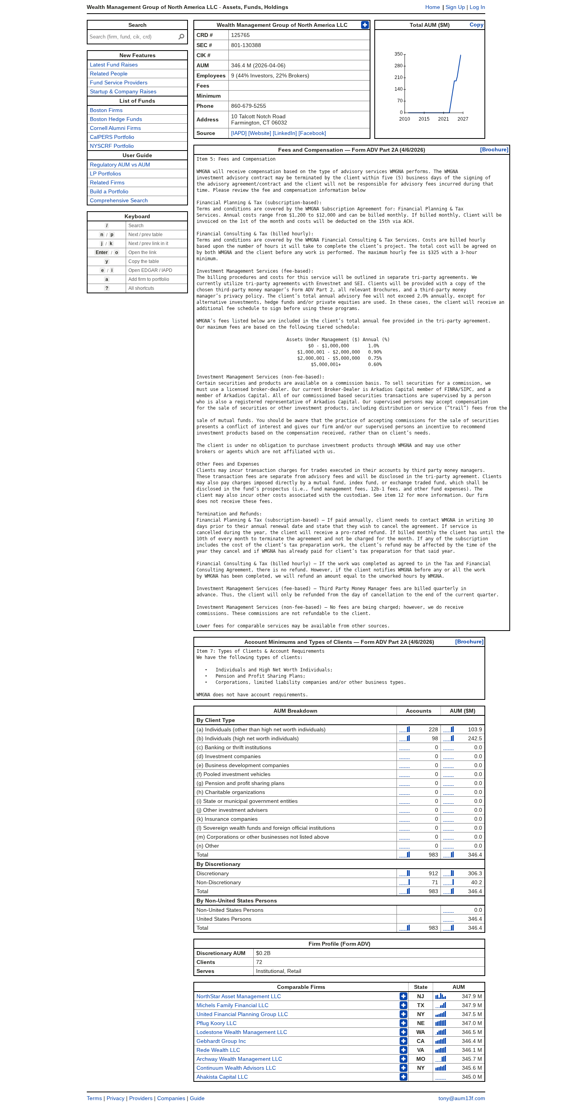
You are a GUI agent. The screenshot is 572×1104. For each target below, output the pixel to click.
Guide (197, 1098)
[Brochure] (494, 149)
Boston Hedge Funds (116, 119)
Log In (477, 7)
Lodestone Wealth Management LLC (242, 1032)
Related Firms (107, 182)
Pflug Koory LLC (217, 1023)
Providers (141, 1098)
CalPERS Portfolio (112, 137)
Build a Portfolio (109, 191)
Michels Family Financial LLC (232, 1005)
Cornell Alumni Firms (115, 128)
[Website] (259, 133)
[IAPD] (239, 133)
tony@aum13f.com (462, 1098)
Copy (477, 24)
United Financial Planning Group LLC (242, 1014)
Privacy (116, 1098)
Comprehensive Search (119, 200)
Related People (109, 73)
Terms (94, 1098)
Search (137, 25)
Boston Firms (106, 110)
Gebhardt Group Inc (221, 1041)
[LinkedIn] (284, 133)
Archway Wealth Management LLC (239, 1059)
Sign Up (455, 7)
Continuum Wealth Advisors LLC (236, 1068)
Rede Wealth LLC (218, 1050)
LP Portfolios (105, 173)
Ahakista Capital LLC (222, 1077)
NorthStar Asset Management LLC (239, 996)
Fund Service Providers (118, 82)
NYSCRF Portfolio (112, 146)
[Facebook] (311, 133)
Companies (171, 1098)
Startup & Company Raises (123, 91)
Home (432, 7)
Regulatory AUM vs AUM (120, 164)
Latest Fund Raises (114, 64)
